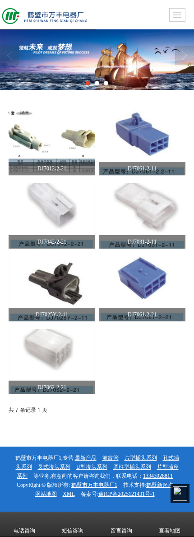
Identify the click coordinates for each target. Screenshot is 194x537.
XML (69, 494)
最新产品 (86, 458)
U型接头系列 (91, 467)
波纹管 (110, 458)
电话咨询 (24, 531)
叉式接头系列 (54, 467)
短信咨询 (72, 531)
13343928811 (158, 476)
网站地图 (46, 494)
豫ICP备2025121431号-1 (126, 494)
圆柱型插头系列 (132, 467)
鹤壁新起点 (159, 485)
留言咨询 (121, 531)
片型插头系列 (141, 458)
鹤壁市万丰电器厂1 (94, 485)
